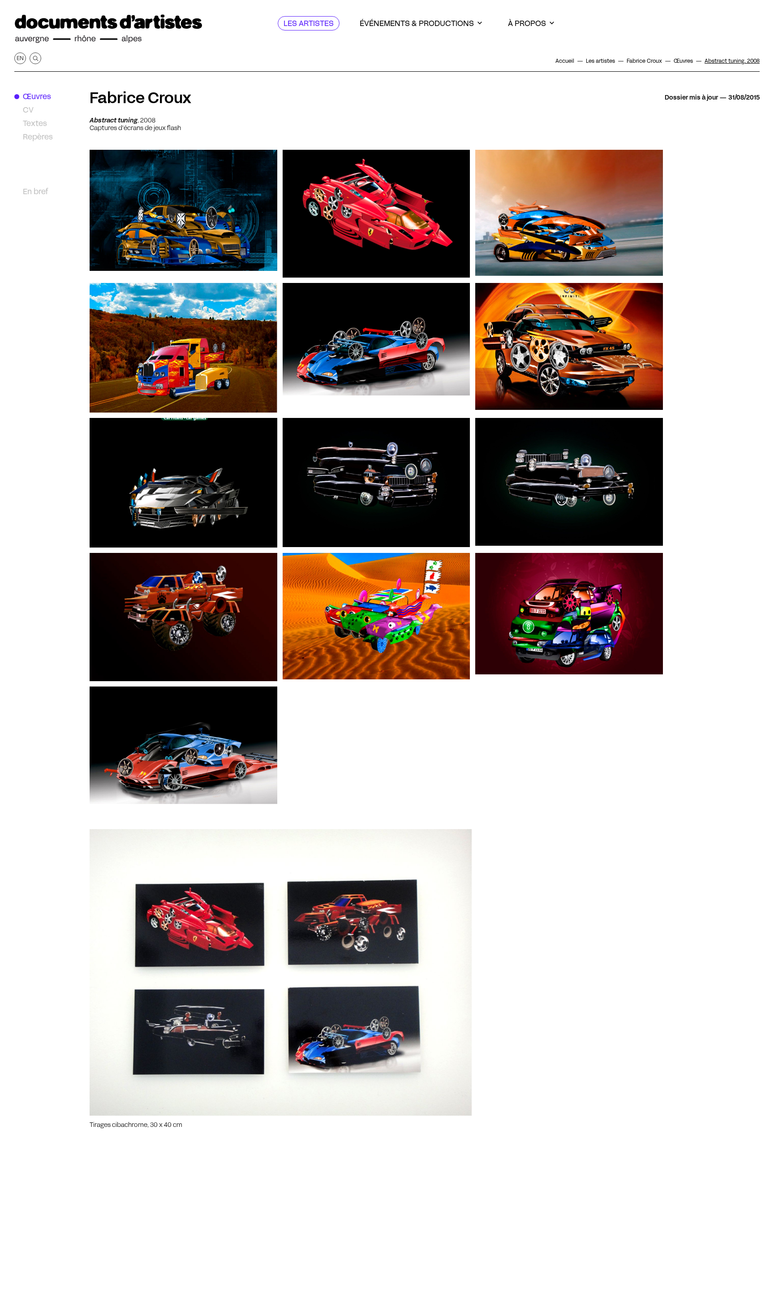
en (20, 58)
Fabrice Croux (140, 97)
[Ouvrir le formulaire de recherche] (35, 58)
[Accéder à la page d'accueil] (108, 28)
